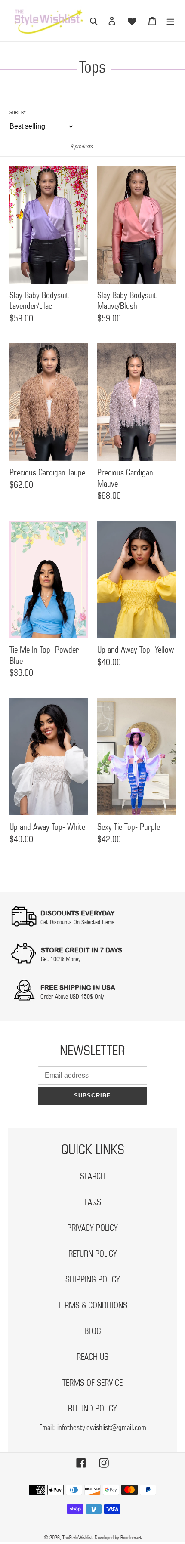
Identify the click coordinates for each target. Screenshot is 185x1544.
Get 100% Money (60, 958)
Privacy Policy (92, 1228)
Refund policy (92, 1408)
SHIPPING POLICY (92, 1279)
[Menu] (170, 21)
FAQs (92, 1202)
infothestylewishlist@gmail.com (101, 1427)
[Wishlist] (132, 20)
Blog (92, 1331)
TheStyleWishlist (77, 1537)
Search (92, 1176)
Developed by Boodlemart (118, 1537)
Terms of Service (92, 1383)
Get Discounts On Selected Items (77, 921)
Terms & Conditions (92, 1305)
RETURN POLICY (92, 1253)
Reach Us (92, 1357)
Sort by (17, 112)
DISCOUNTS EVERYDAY (77, 913)
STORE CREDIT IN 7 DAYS (81, 950)
